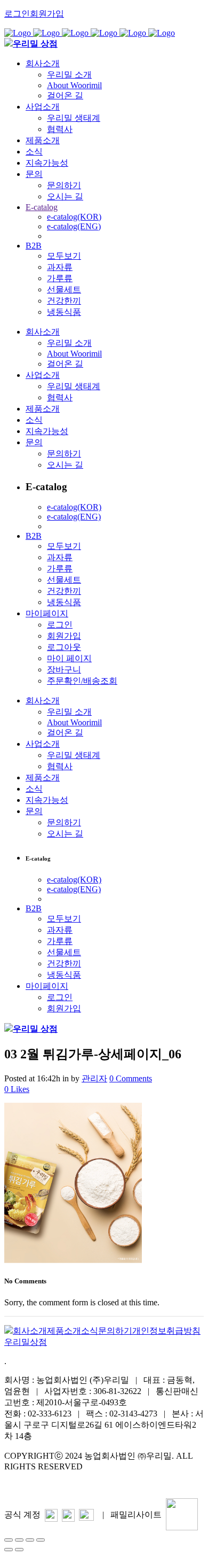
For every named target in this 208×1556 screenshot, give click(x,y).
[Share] (19, 1540)
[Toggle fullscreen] (30, 1540)
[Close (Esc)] (8, 1540)
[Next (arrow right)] (19, 1549)
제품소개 (64, 1330)
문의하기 (115, 1330)
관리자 (94, 1078)
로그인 (17, 13)
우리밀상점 (25, 1341)
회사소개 (30, 1330)
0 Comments (130, 1078)
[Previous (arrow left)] (8, 1549)
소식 (89, 1330)
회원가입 (47, 13)
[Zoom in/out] (40, 1540)
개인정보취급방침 (166, 1330)
